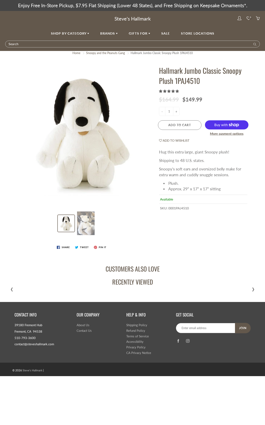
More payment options (226, 133)
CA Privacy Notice (138, 353)
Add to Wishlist (175, 140)
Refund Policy (135, 330)
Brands (108, 33)
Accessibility (134, 341)
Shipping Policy (136, 325)
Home (76, 53)
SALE (165, 33)
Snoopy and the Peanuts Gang (105, 53)
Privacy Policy (136, 347)
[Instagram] (187, 340)
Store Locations (197, 33)
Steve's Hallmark (132, 19)
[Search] (254, 44)
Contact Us (84, 330)
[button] (169, 91)
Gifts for (138, 33)
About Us (83, 325)
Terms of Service (137, 336)
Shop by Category (69, 33)
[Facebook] (178, 340)
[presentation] (11, 288)
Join (243, 328)
